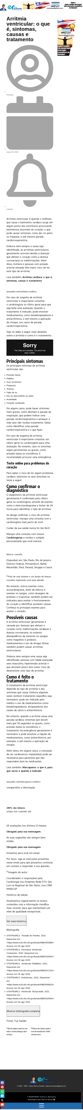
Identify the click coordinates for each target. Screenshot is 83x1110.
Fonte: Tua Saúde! (16, 1020)
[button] (2, 1082)
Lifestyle (9, 209)
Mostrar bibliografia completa (23, 1011)
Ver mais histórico (16, 921)
